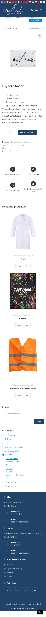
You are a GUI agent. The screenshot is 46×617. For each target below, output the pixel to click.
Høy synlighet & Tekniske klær (23, 388)
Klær (23, 256)
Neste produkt (34, 29)
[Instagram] (21, 590)
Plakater (23, 318)
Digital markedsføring (14, 569)
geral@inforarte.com (20, 522)
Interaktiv (10, 573)
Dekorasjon (28, 142)
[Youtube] (35, 590)
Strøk (23, 259)
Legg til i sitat (27, 132)
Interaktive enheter (11, 482)
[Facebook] (15, 590)
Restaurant (9, 486)
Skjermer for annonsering (14, 447)
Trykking (23, 315)
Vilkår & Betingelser (18, 604)
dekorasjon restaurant (15, 145)
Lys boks (9, 468)
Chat (40, 612)
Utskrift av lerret (12, 458)
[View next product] (42, 28)
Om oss (7, 604)
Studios (9, 577)
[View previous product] (4, 28)
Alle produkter (17, 142)
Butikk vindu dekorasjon (15, 475)
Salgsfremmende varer (13, 451)
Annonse (10, 565)
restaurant (7, 151)
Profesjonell (29, 256)
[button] (40, 36)
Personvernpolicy (33, 604)
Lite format (30, 315)
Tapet (8, 478)
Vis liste (35, 20)
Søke (38, 421)
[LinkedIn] (28, 590)
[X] (8, 590)
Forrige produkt (12, 29)
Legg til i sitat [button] (23, 266)
